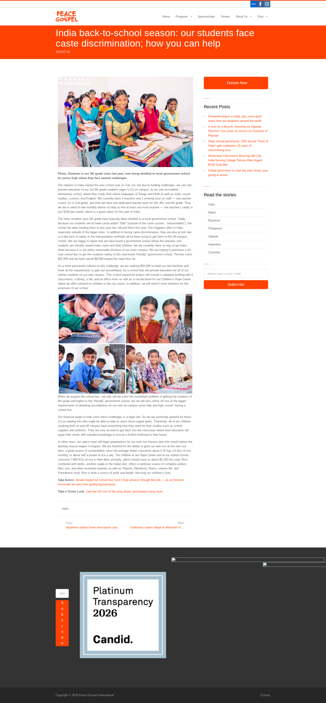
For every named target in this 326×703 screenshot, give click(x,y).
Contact (265, 695)
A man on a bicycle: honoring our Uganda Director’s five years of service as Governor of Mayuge (237, 131)
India (65, 508)
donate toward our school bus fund (98, 480)
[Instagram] (267, 4)
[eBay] (253, 4)
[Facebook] (260, 4)
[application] (190, 16)
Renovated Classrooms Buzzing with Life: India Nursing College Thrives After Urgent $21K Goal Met (235, 160)
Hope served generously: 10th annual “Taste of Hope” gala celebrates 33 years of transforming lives (238, 146)
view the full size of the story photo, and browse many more (124, 491)
